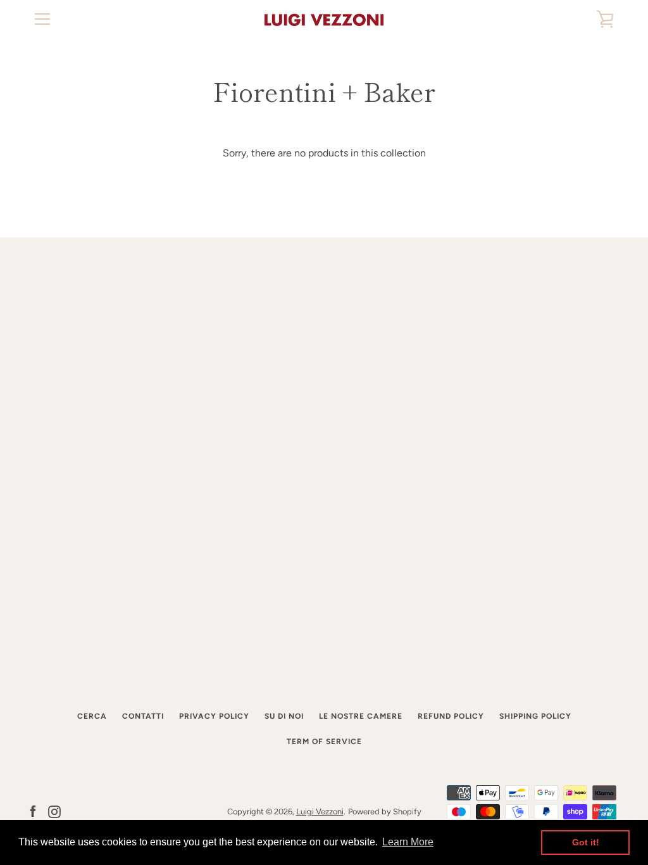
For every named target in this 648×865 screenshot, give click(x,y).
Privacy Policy (214, 716)
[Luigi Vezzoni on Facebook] (33, 811)
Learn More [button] (407, 842)
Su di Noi (284, 716)
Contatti (143, 716)
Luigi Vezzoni (320, 811)
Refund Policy (451, 716)
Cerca (92, 716)
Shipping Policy (535, 716)
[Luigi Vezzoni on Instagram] (54, 811)
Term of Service (324, 741)
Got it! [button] (585, 842)
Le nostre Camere (360, 716)
